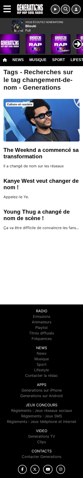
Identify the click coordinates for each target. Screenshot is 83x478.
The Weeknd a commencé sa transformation (41, 153)
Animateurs (41, 322)
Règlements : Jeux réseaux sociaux (41, 410)
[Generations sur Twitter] (34, 469)
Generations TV (41, 436)
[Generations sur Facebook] (22, 469)
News (18, 60)
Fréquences (42, 338)
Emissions (41, 316)
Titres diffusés (41, 333)
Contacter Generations (41, 456)
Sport (58, 60)
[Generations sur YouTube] (48, 469)
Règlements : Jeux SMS (41, 416)
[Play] (6, 40)
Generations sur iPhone (41, 390)
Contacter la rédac (41, 375)
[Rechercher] (65, 9)
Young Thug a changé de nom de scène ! (36, 215)
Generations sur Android (41, 395)
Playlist (41, 327)
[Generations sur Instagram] (60, 469)
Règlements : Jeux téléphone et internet (41, 421)
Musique (38, 60)
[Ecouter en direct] (55, 9)
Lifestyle (41, 370)
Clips (41, 442)
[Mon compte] (76, 9)
